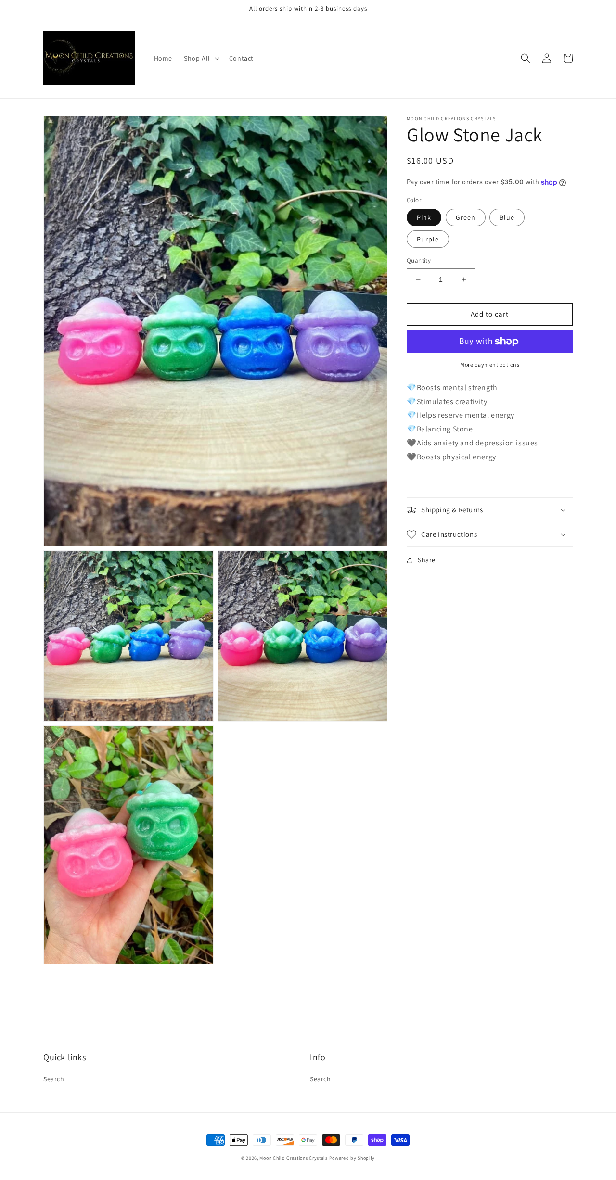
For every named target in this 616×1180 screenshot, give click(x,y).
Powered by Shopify (352, 1158)
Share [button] (427, 560)
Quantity (419, 260)
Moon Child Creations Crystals (293, 1158)
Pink (424, 217)
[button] (200, 58)
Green (465, 217)
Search (53, 1079)
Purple (428, 239)
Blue (507, 217)
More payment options (489, 364)
